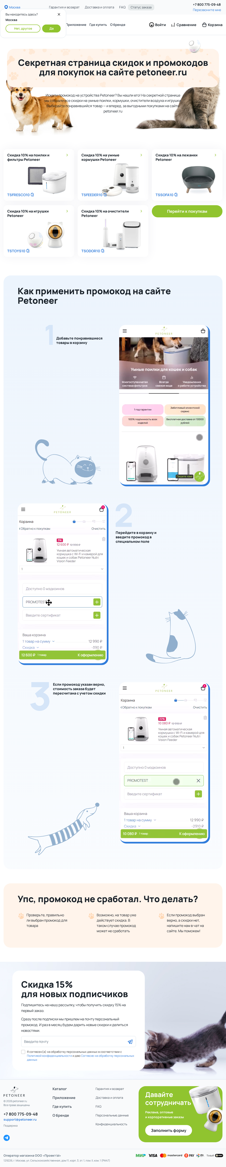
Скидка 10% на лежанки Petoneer (177, 157)
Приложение (76, 24)
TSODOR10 (90, 251)
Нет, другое (23, 28)
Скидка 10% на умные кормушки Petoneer (100, 157)
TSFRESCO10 (18, 195)
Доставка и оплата (99, 7)
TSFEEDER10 (92, 195)
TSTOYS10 (16, 251)
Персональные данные (112, 1115)
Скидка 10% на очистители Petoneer (105, 213)
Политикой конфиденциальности (49, 1056)
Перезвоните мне (207, 10)
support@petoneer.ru (20, 1119)
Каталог (60, 1088)
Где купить (98, 24)
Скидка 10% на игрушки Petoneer (28, 213)
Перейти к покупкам (187, 211)
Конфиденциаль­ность (111, 1124)
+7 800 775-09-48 (207, 4)
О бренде (117, 24)
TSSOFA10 (164, 195)
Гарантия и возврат (64, 7)
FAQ (122, 7)
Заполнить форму (168, 1130)
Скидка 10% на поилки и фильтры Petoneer (28, 157)
